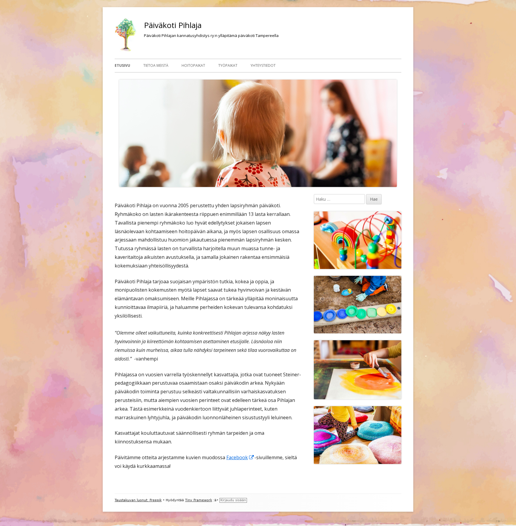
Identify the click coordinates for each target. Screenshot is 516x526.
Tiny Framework (198, 500)
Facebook (240, 457)
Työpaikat (227, 65)
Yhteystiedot (263, 65)
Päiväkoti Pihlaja (173, 25)
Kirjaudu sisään (233, 500)
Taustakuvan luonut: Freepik (138, 500)
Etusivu (122, 65)
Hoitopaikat (193, 65)
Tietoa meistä (155, 65)
